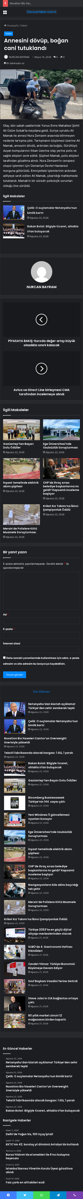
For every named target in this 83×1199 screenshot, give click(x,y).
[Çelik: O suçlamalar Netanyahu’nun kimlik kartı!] (13, 212)
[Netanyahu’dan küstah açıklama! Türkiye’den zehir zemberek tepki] (14, 709)
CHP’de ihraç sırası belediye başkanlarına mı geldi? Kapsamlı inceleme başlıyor (61, 488)
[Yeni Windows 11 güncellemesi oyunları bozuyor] (14, 820)
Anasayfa (12, 25)
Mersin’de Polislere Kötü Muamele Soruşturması (20, 530)
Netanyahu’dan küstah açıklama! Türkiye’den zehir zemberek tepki (51, 706)
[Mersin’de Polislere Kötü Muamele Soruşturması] (21, 514)
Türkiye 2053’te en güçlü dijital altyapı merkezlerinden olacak (49, 932)
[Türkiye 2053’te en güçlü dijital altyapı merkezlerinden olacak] (14, 935)
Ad (5, 614)
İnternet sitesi (11, 643)
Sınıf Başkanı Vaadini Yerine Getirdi (53, 981)
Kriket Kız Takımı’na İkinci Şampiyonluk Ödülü (60, 508)
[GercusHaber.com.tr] (41, 12)
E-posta (9, 628)
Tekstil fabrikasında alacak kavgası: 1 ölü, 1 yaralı (38, 753)
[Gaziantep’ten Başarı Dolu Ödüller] (21, 429)
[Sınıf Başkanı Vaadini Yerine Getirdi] (14, 986)
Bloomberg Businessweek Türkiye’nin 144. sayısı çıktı (46, 800)
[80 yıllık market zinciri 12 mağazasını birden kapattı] (14, 1021)
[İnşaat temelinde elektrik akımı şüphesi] (21, 468)
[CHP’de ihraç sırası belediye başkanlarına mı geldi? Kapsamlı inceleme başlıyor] (61, 468)
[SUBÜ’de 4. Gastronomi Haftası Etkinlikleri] (14, 952)
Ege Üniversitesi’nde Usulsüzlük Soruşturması (60, 445)
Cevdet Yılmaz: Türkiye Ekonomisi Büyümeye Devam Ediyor (51, 966)
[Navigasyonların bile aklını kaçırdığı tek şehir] (14, 890)
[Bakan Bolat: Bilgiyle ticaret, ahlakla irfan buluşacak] (13, 231)
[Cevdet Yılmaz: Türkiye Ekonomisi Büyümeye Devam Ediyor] (14, 969)
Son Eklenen (41, 691)
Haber (24, 25)
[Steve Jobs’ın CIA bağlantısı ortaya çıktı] (14, 1003)
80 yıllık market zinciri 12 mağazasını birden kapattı (47, 1017)
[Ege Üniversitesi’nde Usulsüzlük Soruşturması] (61, 429)
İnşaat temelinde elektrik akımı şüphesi (21, 484)
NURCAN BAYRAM (19, 57)
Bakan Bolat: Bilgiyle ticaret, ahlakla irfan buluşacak (48, 765)
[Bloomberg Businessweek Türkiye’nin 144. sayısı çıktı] (14, 803)
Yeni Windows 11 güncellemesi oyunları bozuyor (48, 817)
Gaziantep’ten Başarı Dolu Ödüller (18, 445)
